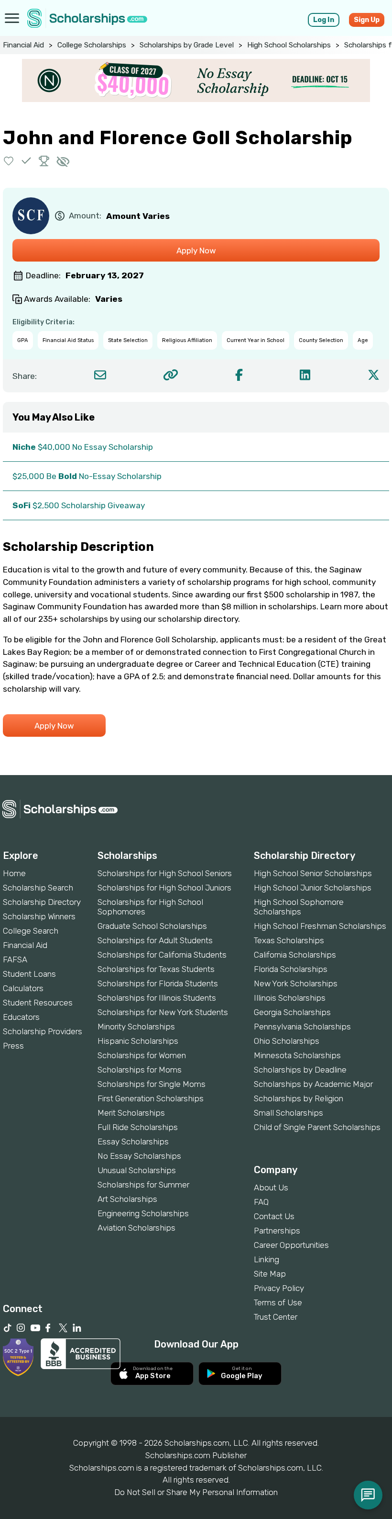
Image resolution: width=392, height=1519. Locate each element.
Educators (21, 1017)
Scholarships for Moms (140, 1069)
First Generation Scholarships (151, 1098)
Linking (266, 1259)
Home (14, 873)
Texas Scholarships (289, 940)
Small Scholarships (288, 1113)
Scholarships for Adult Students (155, 940)
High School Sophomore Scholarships (299, 906)
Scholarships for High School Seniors (165, 873)
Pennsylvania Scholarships (302, 1026)
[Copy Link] (170, 375)
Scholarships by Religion (298, 1098)
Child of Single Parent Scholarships (317, 1127)
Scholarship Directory (42, 902)
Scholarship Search (38, 887)
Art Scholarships (127, 1199)
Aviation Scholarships (136, 1228)
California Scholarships (295, 954)
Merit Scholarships (131, 1113)
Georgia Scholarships (292, 1012)
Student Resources (38, 1002)
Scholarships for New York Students (163, 1012)
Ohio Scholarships (286, 1041)
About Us (271, 1187)
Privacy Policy (279, 1288)
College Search (30, 931)
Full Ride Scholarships (138, 1127)
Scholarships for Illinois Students (157, 998)
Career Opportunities (291, 1245)
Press (13, 1046)
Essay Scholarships (133, 1141)
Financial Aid (23, 45)
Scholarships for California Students (162, 954)
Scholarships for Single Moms (152, 1084)
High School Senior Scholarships (313, 873)
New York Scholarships (296, 983)
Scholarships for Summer (143, 1184)
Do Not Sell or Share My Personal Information (196, 1492)
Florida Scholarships (290, 969)
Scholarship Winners (39, 916)
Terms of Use (278, 1302)
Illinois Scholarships (290, 998)
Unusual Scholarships (137, 1170)
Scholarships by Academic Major (313, 1084)
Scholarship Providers (42, 1031)
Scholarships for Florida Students (158, 983)
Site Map (270, 1274)
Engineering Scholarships (143, 1213)
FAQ (261, 1202)
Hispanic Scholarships (138, 1041)
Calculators (23, 988)
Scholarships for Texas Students (156, 969)
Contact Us (274, 1216)
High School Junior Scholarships (312, 887)
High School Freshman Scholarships (320, 926)
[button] (9, 161)
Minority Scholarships (136, 1026)
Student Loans (29, 974)
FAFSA (15, 959)
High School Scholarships (289, 45)
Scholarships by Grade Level (187, 45)
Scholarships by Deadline (300, 1069)
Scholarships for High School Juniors (164, 887)
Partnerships (277, 1230)
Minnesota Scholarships (297, 1055)
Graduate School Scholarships (152, 926)
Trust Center (275, 1317)
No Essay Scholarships (139, 1156)
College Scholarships (91, 45)
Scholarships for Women (142, 1055)
